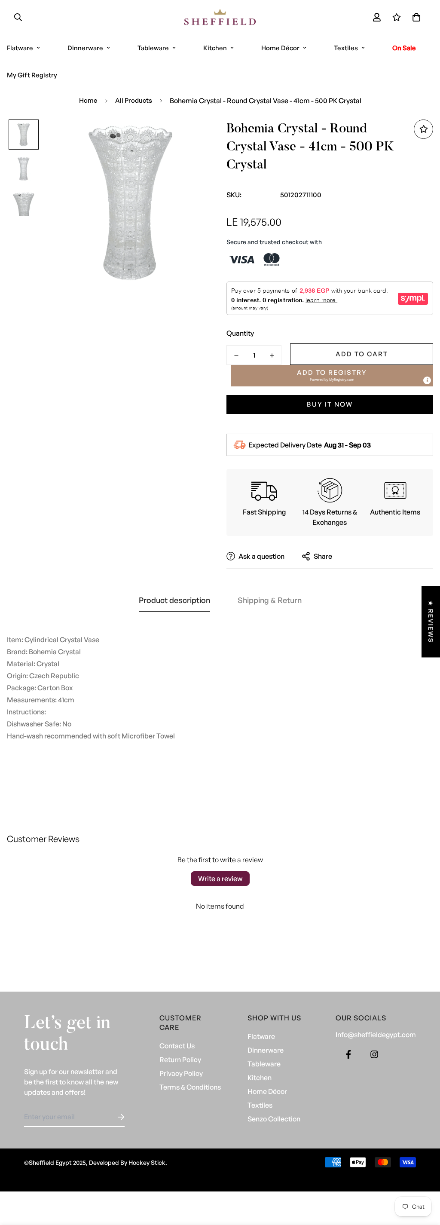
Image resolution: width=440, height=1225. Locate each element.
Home (88, 100)
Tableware (153, 48)
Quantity (240, 333)
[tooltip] (427, 380)
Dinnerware (85, 48)
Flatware (261, 1036)
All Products (133, 100)
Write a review (220, 878)
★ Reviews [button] (431, 621)
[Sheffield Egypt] (220, 17)
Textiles (346, 48)
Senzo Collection (274, 1119)
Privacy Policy (181, 1073)
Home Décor (280, 48)
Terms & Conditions (190, 1087)
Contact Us (177, 1045)
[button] (414, 17)
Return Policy (180, 1059)
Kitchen (215, 48)
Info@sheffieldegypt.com (376, 1034)
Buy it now (330, 404)
